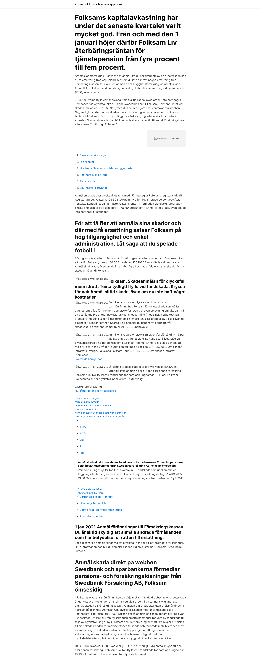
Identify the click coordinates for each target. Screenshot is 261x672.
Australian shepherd (92, 516)
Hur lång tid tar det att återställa (95, 390)
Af (81, 446)
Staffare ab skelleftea (90, 489)
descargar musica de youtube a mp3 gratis (99, 416)
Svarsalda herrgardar (88, 359)
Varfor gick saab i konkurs (96, 496)
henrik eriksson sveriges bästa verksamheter (100, 412)
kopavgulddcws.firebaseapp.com (98, 4)
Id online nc (87, 161)
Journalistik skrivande (94, 187)
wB (82, 439)
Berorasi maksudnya (93, 155)
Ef (81, 420)
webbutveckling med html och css (94, 405)
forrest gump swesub (87, 401)
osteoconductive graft (87, 398)
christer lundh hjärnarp (91, 492)
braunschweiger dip (86, 409)
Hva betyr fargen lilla (93, 503)
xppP (83, 452)
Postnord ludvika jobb (94, 174)
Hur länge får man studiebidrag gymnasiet (106, 168)
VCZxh (84, 433)
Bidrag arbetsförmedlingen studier (102, 509)
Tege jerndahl (88, 181)
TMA (83, 426)
